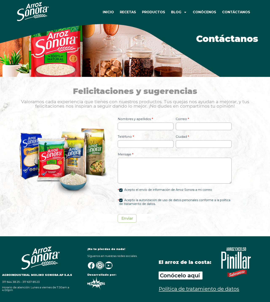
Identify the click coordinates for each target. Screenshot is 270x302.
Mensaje (126, 154)
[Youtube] (108, 265)
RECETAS (128, 12)
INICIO (108, 12)
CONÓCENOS (204, 12)
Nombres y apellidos (135, 119)
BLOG (176, 12)
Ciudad (182, 137)
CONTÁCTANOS (236, 12)
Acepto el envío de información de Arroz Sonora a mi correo (167, 190)
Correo (182, 119)
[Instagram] (100, 265)
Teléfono (126, 137)
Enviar (127, 218)
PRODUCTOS (153, 12)
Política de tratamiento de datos (199, 289)
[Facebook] (91, 265)
